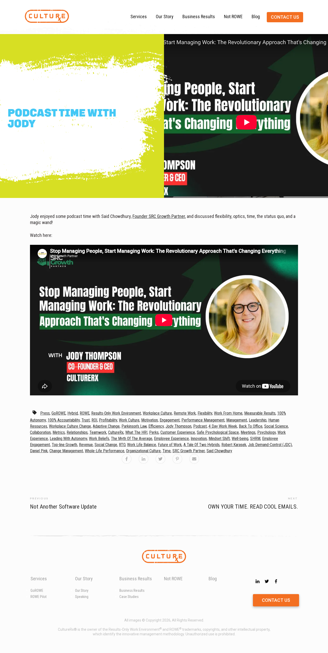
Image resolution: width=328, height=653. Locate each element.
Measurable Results (259, 413)
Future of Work (170, 444)
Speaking (81, 597)
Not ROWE (233, 16)
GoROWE (59, 413)
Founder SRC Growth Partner (158, 216)
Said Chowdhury (219, 450)
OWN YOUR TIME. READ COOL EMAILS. (253, 506)
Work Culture (129, 420)
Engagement (170, 420)
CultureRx (116, 432)
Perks (154, 432)
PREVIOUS (39, 498)
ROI (94, 420)
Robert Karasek (233, 444)
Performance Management (202, 420)
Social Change (106, 444)
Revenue (86, 444)
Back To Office (250, 426)
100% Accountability (64, 420)
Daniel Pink (39, 450)
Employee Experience (171, 438)
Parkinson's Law (134, 426)
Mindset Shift (219, 438)
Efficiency (156, 426)
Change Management (66, 450)
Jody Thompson (178, 426)
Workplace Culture (157, 413)
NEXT (293, 498)
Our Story (164, 16)
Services (138, 16)
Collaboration (40, 432)
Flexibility (205, 413)
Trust (85, 420)
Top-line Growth (64, 444)
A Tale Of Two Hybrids (201, 444)
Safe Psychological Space (218, 432)
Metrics (59, 432)
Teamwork (97, 432)
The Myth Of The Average (131, 438)
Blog (256, 16)
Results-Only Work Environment (116, 413)
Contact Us (276, 600)
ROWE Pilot (38, 597)
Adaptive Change (106, 426)
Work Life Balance (141, 444)
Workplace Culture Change (70, 426)
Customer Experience (177, 432)
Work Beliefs (99, 438)
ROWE (84, 413)
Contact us (285, 17)
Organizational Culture (143, 450)
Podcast (200, 426)
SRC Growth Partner (188, 450)
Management (236, 420)
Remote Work (185, 413)
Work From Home (228, 413)
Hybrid (72, 413)
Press (45, 413)
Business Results (198, 16)
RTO (122, 444)
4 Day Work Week (223, 426)
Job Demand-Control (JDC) (270, 444)
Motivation (149, 420)
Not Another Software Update (63, 506)
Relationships (77, 432)
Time (166, 450)
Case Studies (129, 597)
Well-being (240, 438)
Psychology (266, 432)
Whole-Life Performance (104, 450)
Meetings (248, 432)
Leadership (257, 420)
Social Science (276, 426)
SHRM (255, 438)
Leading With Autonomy (68, 438)
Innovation (199, 438)
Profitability (108, 420)
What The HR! (136, 432)
